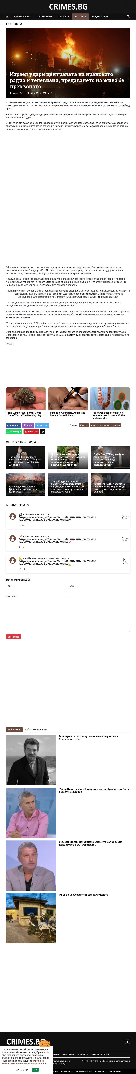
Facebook (15, 425)
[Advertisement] (36, 366)
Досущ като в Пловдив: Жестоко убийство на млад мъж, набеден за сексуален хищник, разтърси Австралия (68, 459)
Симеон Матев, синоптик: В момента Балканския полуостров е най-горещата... (90, 843)
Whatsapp (15, 431)
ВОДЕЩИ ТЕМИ (101, 16)
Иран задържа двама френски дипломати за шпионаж (22, 489)
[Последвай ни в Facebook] (127, 7)
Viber (30, 425)
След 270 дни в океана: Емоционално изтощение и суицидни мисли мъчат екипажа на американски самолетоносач (67, 486)
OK (35, 1069)
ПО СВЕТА (80, 16)
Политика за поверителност (76, 1072)
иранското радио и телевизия (105, 425)
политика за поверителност (32, 1063)
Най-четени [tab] (14, 729)
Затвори (22, 1069)
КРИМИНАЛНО (22, 16)
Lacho (15, 93)
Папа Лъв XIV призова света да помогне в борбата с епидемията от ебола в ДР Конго (25, 461)
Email (72, 586)
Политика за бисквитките (109, 1072)
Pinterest (33, 431)
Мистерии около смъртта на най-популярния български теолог (88, 738)
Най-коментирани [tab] (36, 729)
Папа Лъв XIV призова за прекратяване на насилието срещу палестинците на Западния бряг (109, 459)
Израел (83, 425)
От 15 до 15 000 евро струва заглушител (83, 894)
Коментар (11, 596)
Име (8, 586)
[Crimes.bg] (26, 1042)
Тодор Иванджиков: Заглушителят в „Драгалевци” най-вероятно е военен (94, 790)
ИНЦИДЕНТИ (44, 16)
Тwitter (44, 425)
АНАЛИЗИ (63, 16)
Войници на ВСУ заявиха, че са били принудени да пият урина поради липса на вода (110, 488)
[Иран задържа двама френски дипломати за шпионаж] (25, 484)
